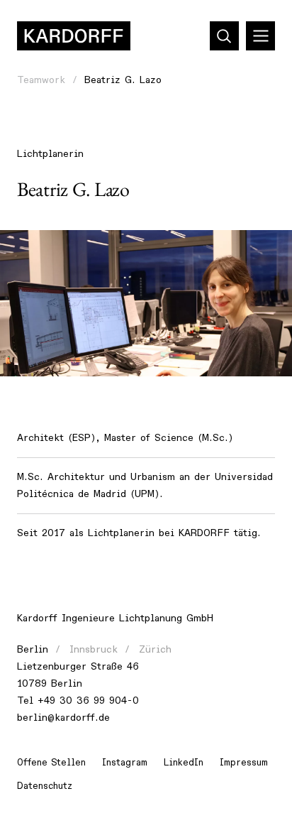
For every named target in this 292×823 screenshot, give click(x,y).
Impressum (244, 762)
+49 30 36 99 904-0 (88, 700)
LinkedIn (183, 762)
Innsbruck (93, 649)
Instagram (124, 762)
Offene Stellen (51, 762)
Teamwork (41, 80)
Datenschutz (44, 786)
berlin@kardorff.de (63, 717)
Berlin (32, 649)
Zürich (155, 649)
